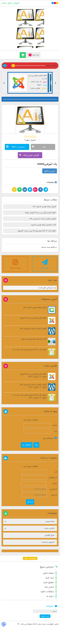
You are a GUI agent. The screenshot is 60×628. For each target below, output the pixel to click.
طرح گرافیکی (49, 535)
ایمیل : (52, 483)
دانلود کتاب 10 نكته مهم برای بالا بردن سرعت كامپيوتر (37, 231)
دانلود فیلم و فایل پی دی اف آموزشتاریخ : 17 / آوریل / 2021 (33, 375)
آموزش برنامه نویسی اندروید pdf (44, 206)
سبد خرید (49, 577)
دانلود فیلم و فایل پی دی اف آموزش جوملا (40, 212)
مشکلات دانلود (47, 591)
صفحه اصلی (48, 573)
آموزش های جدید (10, 3)
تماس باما (49, 587)
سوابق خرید (48, 582)
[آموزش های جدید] (30, 28)
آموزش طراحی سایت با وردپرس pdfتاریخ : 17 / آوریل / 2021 (33, 385)
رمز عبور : (52, 495)
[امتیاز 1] (25, 136)
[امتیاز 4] (32, 136)
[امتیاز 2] (27, 136)
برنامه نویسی (49, 521)
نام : (52, 472)
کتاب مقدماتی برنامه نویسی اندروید (43, 224)
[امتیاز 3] (30, 136)
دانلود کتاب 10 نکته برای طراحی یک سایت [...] (29, 349)
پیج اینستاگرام (15, 268)
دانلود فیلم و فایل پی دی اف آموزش (33, 318)
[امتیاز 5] (35, 136)
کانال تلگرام (45, 268)
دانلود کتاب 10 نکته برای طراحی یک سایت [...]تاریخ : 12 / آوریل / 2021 (29, 396)
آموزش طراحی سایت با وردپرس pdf (43, 218)
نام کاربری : (52, 489)
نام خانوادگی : (52, 477)
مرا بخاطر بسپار (48, 438)
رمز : (54, 431)
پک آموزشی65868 (47, 164)
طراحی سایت (35, 88)
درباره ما (50, 596)
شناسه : (54, 425)
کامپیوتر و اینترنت (47, 542)
